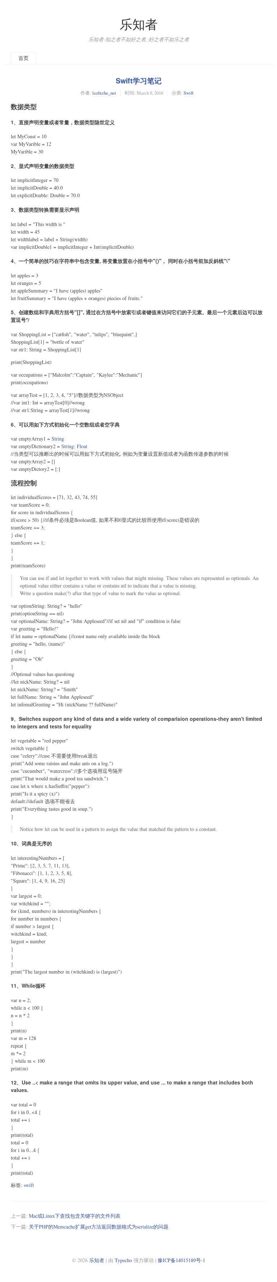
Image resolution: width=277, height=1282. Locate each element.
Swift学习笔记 (139, 80)
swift (29, 1185)
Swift (189, 93)
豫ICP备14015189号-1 (181, 1260)
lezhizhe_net (104, 93)
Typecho (123, 1260)
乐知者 (139, 24)
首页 (23, 58)
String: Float (74, 446)
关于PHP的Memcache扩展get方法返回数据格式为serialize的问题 (98, 1226)
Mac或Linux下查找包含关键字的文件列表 (74, 1215)
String (58, 438)
